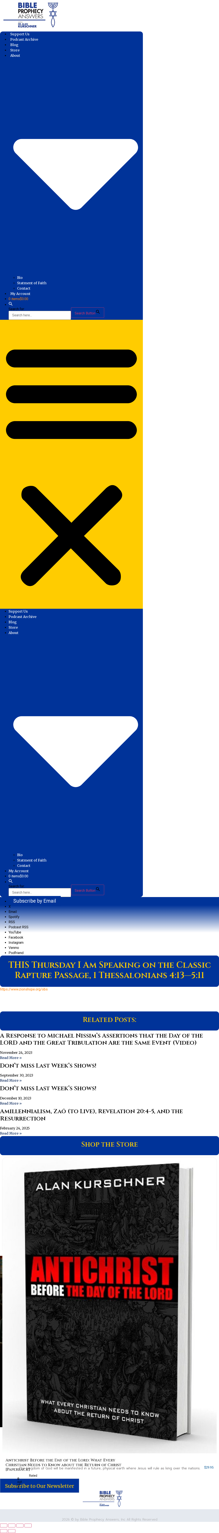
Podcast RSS (18, 927)
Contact (23, 288)
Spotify (14, 917)
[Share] (20, 1525)
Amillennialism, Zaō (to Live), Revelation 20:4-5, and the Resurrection (91, 1115)
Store (14, 50)
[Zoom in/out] (3, 1525)
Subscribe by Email (34, 901)
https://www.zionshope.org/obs (24, 989)
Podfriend (16, 953)
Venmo (14, 948)
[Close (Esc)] (28, 1525)
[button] (11, 305)
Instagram (16, 943)
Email (13, 912)
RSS (12, 922)
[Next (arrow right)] (11, 1531)
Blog (14, 45)
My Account (20, 294)
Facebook (16, 937)
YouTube (15, 932)
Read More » (11, 1058)
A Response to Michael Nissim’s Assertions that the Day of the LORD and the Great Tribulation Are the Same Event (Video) (101, 1039)
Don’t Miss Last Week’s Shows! (48, 1066)
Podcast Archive (24, 39)
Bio (20, 277)
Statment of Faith (31, 283)
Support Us (20, 34)
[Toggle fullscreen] (11, 1525)
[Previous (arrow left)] (3, 1531)
